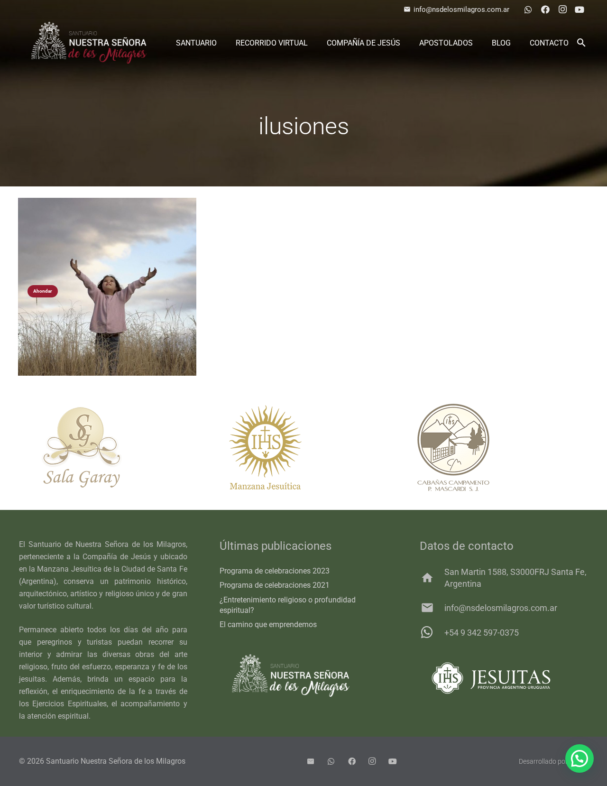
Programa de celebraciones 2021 (275, 585)
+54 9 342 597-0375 (481, 633)
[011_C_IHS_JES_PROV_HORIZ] (504, 678)
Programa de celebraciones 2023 (275, 570)
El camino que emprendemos (268, 624)
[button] (581, 42)
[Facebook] (545, 9)
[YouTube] (579, 9)
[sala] (113, 447)
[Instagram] (562, 9)
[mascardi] (493, 447)
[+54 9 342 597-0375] (432, 632)
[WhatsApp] (528, 9)
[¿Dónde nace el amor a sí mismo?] (107, 287)
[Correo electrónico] (310, 761)
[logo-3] (89, 42)
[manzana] (303, 447)
